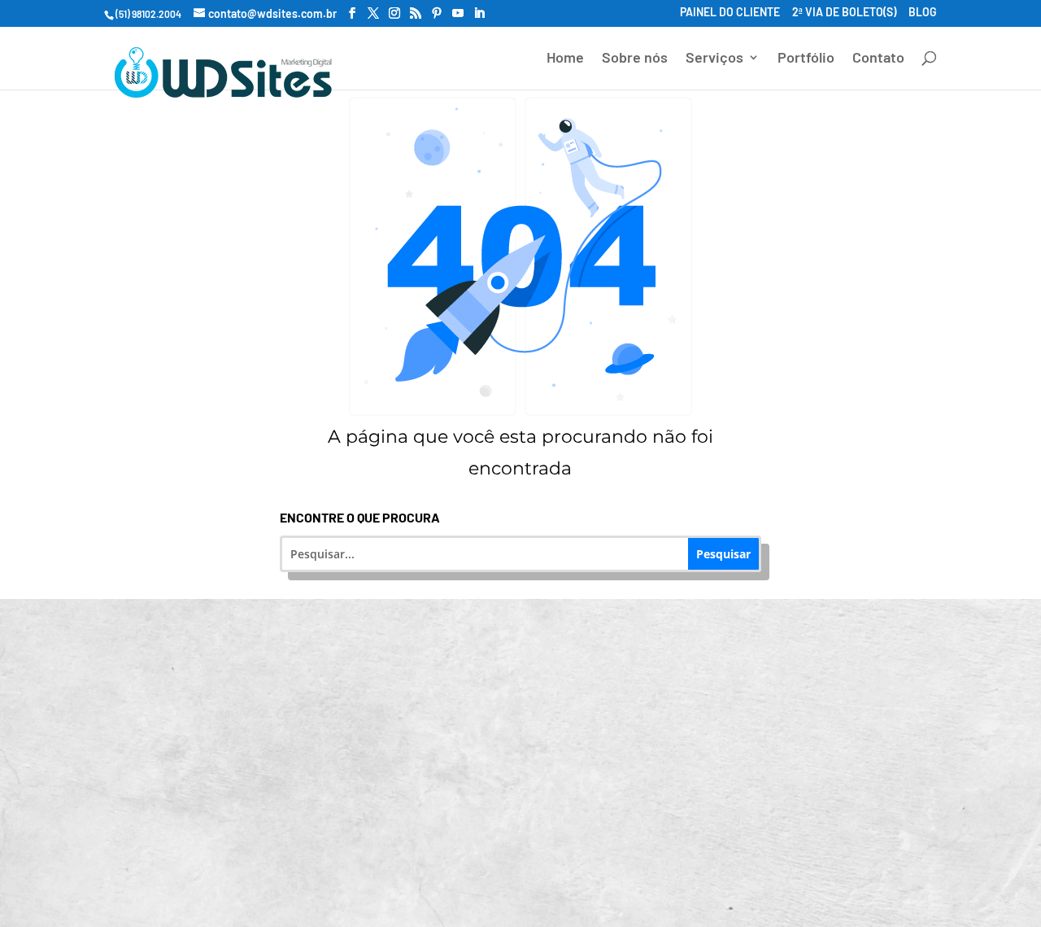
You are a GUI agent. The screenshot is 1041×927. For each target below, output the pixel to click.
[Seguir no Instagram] (450, 872)
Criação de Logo (531, 726)
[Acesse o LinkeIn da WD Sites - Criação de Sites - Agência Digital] (479, 13)
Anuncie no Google (245, 726)
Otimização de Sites (817, 666)
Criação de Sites (245, 666)
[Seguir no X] (626, 872)
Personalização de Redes (245, 786)
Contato (878, 58)
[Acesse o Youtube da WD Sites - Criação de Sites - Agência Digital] (458, 13)
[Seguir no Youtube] (582, 872)
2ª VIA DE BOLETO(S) (844, 13)
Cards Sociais (531, 786)
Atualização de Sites (530, 666)
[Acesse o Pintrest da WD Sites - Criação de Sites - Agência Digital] (436, 13)
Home (565, 58)
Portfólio (805, 58)
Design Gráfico (817, 726)
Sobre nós (635, 58)
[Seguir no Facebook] (407, 872)
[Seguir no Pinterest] (494, 872)
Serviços (714, 58)
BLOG (922, 13)
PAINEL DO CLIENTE (730, 13)
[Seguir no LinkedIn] (538, 872)
